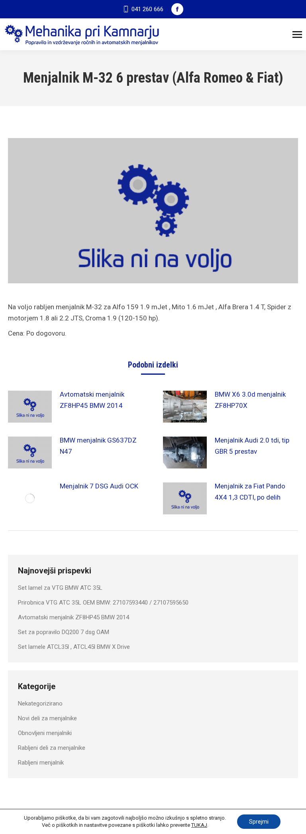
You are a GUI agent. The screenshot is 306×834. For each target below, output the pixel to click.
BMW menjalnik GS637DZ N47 (98, 445)
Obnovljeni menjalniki (45, 733)
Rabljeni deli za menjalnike (51, 747)
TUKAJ (199, 825)
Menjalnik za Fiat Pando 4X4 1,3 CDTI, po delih (250, 491)
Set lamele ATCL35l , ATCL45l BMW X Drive (74, 646)
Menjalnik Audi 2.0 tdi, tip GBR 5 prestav (252, 445)
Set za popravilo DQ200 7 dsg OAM (63, 632)
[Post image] (30, 407)
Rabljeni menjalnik (41, 762)
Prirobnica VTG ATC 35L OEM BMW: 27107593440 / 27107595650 (103, 602)
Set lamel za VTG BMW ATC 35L (60, 587)
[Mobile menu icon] (297, 34)
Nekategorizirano (40, 703)
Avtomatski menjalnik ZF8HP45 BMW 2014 (92, 399)
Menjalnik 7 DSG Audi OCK (99, 486)
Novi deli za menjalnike (47, 718)
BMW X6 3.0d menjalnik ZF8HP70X (250, 399)
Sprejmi (259, 821)
